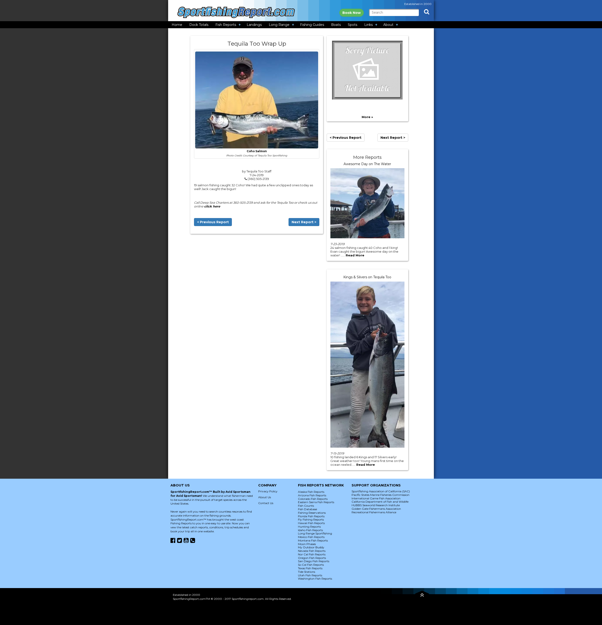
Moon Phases (307, 544)
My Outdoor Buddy (311, 547)
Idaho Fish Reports (310, 530)
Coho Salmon (257, 151)
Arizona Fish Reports (312, 495)
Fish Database (307, 509)
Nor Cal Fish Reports (311, 554)
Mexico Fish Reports (311, 537)
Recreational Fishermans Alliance (374, 512)
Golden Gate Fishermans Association (376, 508)
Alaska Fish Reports (311, 492)
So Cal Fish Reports (311, 564)
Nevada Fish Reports (311, 551)
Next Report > (304, 222)
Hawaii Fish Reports (311, 523)
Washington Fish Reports (315, 578)
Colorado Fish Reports (313, 499)
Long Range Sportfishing (315, 533)
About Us (264, 497)
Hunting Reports (309, 526)
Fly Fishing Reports (311, 519)
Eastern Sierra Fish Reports (316, 502)
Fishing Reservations (312, 512)
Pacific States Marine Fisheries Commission (380, 495)
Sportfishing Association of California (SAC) (381, 491)
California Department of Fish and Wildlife (380, 501)
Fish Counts (306, 505)
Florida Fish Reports (311, 516)
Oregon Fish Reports (312, 558)
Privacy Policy (267, 491)
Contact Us (265, 503)
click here (212, 206)
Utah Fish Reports (310, 575)
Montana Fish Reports (313, 540)
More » (367, 117)
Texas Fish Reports (310, 568)
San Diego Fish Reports (313, 561)
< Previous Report (213, 222)
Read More (355, 255)
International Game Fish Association (376, 498)
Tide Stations (306, 571)
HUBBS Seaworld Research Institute (376, 505)
